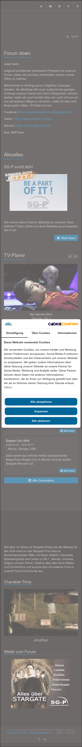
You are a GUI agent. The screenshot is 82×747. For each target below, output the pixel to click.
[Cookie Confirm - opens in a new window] (63, 324)
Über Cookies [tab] (41, 333)
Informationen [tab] (67, 333)
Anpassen (41, 411)
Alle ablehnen (41, 420)
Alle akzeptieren (41, 401)
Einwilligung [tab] (14, 333)
